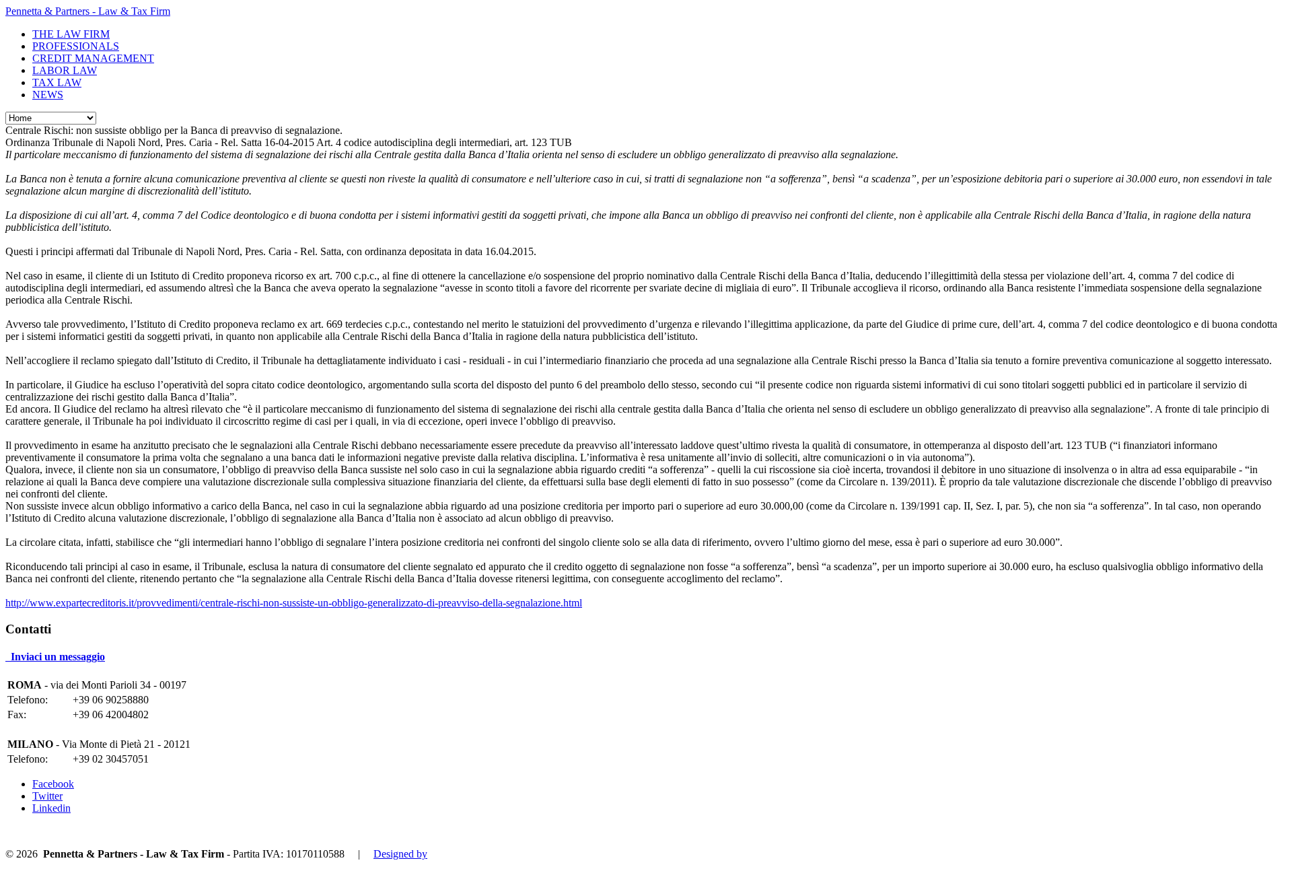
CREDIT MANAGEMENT (93, 58)
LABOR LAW (64, 70)
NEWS (47, 94)
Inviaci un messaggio (55, 656)
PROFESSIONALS (75, 46)
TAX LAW (56, 82)
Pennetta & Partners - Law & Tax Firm (87, 11)
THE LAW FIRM (71, 34)
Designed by (400, 854)
